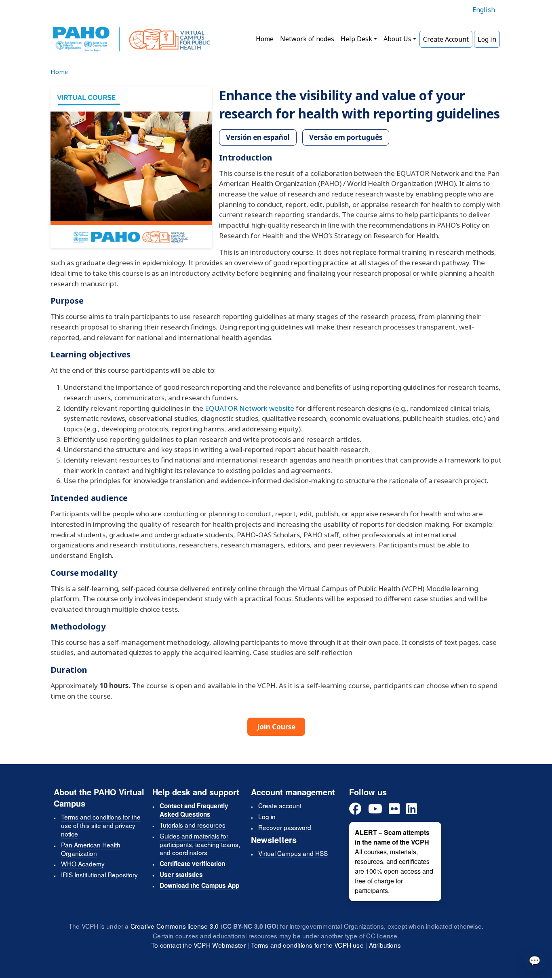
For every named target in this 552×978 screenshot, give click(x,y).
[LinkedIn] (411, 809)
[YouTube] (375, 809)
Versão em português (345, 137)
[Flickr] (394, 809)
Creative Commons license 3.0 (175, 925)
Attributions (385, 944)
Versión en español (258, 137)
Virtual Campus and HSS (293, 853)
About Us (397, 38)
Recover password (284, 827)
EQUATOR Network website (249, 408)
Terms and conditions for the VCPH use (307, 944)
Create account (279, 805)
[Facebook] (355, 809)
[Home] (132, 39)
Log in (487, 39)
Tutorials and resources (192, 824)
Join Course (276, 726)
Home (265, 38)
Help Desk (356, 38)
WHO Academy (83, 863)
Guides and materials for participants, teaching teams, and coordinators (200, 844)
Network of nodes (307, 38)
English (483, 9)
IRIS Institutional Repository (99, 874)
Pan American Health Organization (90, 849)
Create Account (446, 39)
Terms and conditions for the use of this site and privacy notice (101, 825)
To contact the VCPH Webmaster (198, 944)
